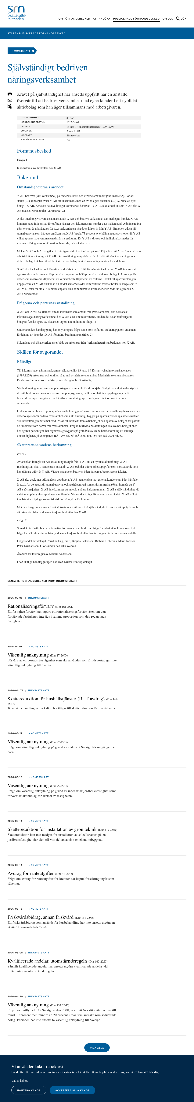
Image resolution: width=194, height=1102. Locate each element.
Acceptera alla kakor (72, 1090)
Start (12, 33)
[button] (9, 94)
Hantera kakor (29, 1090)
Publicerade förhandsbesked (136, 18)
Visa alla (97, 1047)
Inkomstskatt (38, 597)
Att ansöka (101, 18)
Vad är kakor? (19, 1080)
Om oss (168, 18)
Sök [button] (183, 18)
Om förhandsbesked (74, 18)
